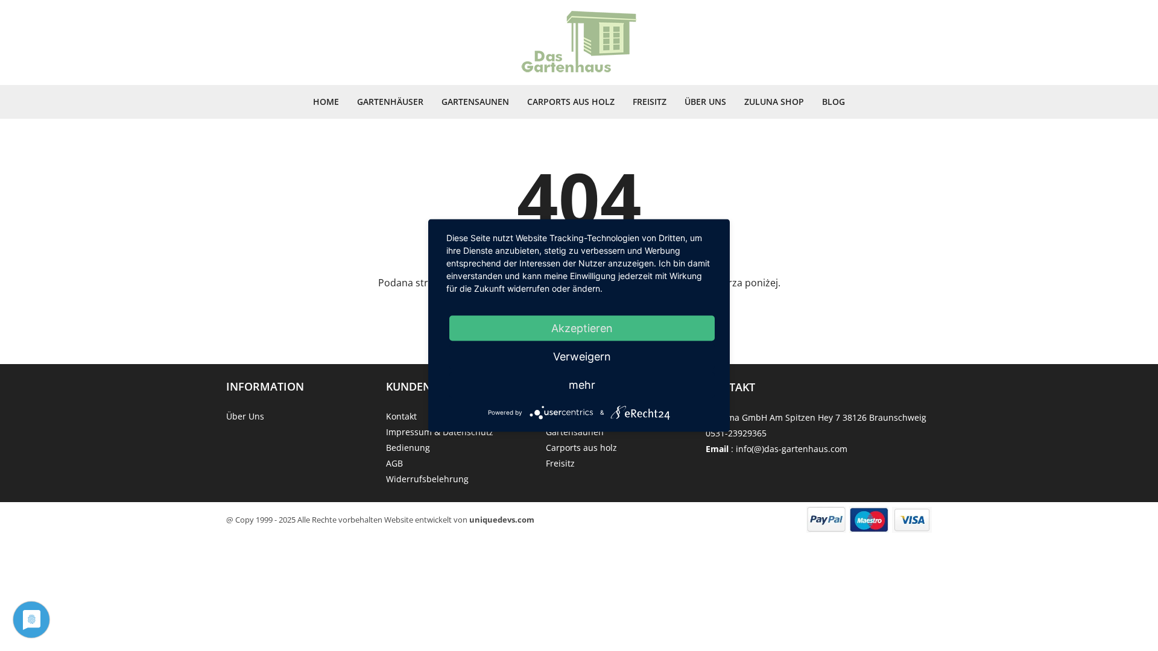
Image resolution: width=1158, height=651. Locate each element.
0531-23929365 (736, 433)
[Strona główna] (579, 42)
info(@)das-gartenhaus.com (791, 448)
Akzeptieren (582, 328)
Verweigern (582, 356)
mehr (582, 385)
